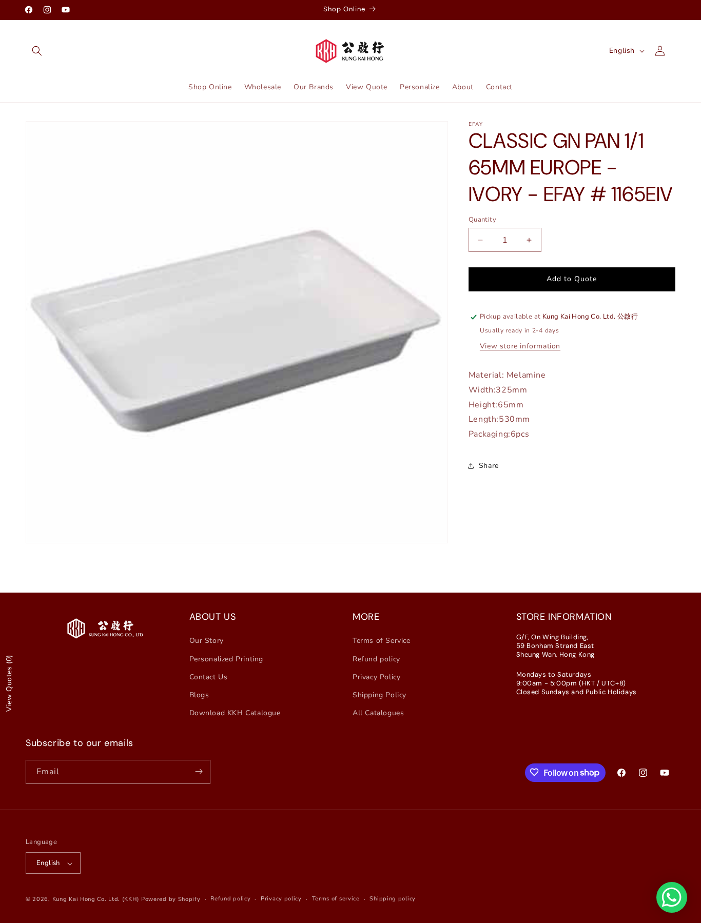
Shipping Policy (379, 695)
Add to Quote (572, 279)
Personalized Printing (226, 658)
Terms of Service (382, 640)
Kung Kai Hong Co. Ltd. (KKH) (96, 900)
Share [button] (489, 465)
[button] (37, 51)
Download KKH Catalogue (235, 713)
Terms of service (336, 899)
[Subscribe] (198, 771)
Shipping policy (392, 899)
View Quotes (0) (9, 683)
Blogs (199, 695)
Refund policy (376, 658)
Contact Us (208, 676)
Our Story (206, 640)
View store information (520, 346)
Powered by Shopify (171, 900)
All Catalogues (378, 713)
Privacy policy (281, 899)
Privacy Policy (376, 676)
